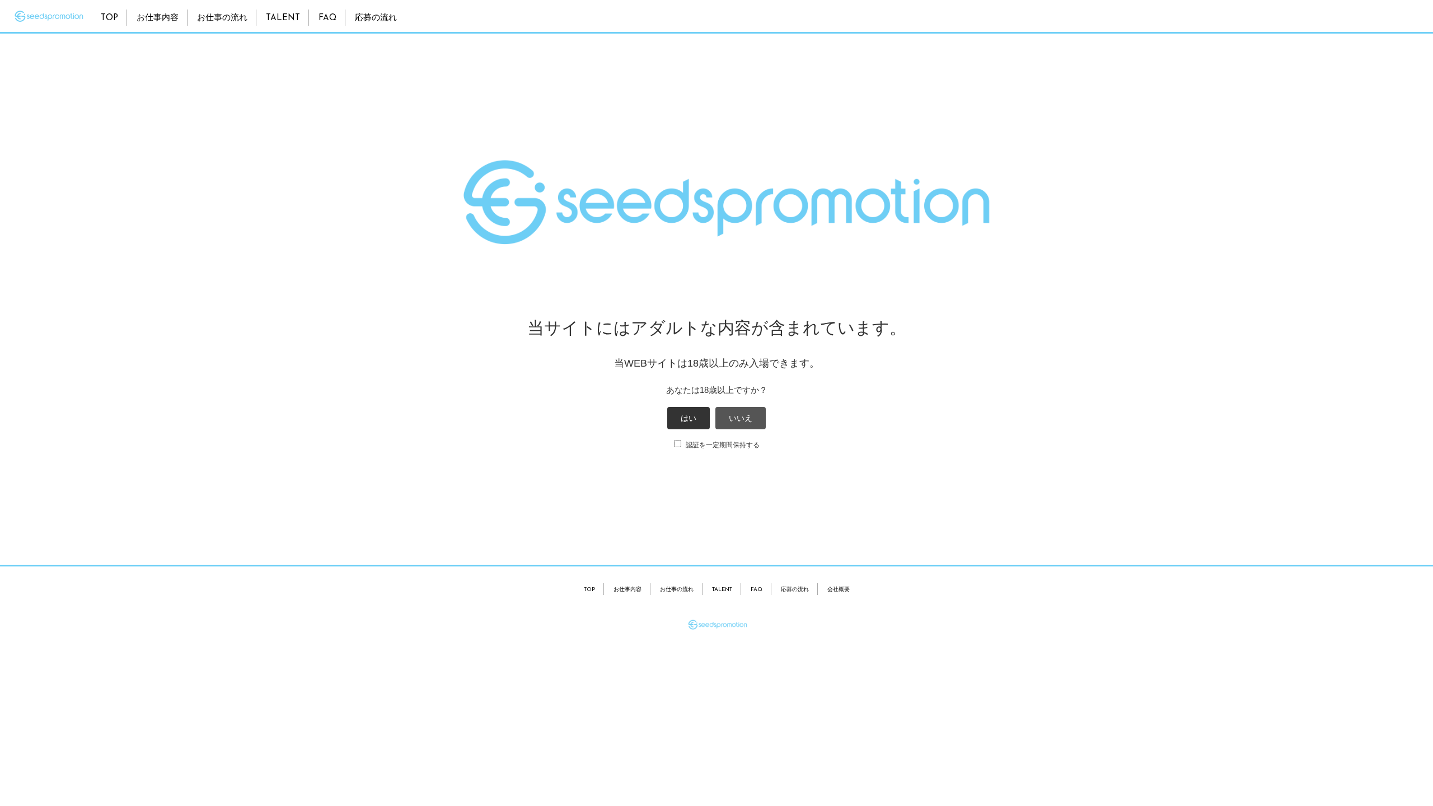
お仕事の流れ (222, 18)
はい (688, 418)
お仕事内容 (158, 18)
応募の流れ (376, 18)
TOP (109, 18)
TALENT (283, 18)
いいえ (740, 418)
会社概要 (838, 590)
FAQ (327, 18)
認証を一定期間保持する (722, 445)
